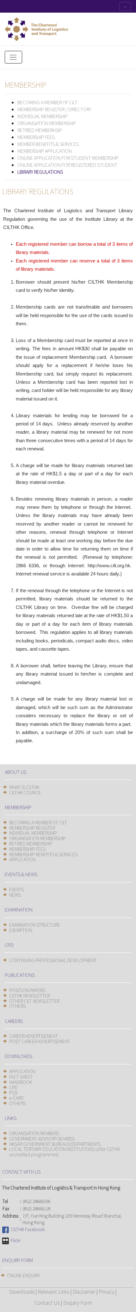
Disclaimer (84, 1291)
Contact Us (47, 1302)
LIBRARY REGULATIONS (40, 171)
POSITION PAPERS (27, 990)
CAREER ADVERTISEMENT (33, 1036)
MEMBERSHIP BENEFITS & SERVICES (43, 854)
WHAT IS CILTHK (24, 787)
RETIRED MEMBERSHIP (30, 843)
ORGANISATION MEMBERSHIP (46, 123)
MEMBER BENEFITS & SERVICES (48, 144)
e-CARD (16, 1098)
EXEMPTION (20, 930)
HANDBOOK (20, 1082)
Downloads (21, 1291)
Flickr (15, 1240)
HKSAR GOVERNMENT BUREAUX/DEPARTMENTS (55, 1144)
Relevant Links (53, 1291)
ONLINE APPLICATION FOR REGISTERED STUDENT (67, 164)
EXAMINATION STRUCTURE (34, 925)
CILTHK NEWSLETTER (29, 995)
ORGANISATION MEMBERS (34, 1133)
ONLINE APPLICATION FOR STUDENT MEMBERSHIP (68, 157)
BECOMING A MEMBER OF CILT (47, 102)
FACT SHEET (21, 1077)
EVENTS (16, 889)
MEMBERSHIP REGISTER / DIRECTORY (54, 109)
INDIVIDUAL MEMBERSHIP (42, 116)
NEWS (15, 895)
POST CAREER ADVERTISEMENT (39, 1041)
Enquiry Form (77, 1302)
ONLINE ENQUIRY (23, 1275)
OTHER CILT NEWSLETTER (34, 1001)
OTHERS (17, 1006)
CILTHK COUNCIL (25, 792)
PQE (13, 1092)
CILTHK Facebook (27, 1229)
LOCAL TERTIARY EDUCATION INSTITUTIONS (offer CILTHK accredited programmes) (64, 1152)
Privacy (106, 1291)
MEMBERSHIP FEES (36, 137)
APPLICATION (22, 859)
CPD (13, 1087)
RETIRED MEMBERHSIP (39, 130)
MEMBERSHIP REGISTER (32, 828)
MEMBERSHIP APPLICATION (44, 150)
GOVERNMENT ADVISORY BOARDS (42, 1138)
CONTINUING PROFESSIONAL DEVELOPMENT (53, 960)
